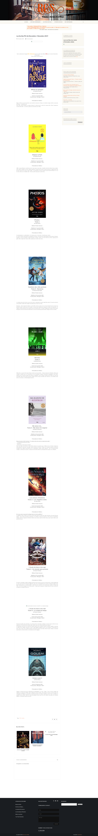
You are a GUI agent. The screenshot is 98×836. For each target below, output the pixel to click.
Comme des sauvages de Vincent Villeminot (37, 745)
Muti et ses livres (19, 814)
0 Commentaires (29, 38)
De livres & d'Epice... (19, 806)
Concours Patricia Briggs (68, 74)
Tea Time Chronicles (20, 816)
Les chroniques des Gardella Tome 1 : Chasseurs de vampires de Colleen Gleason (72, 85)
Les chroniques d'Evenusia (21, 811)
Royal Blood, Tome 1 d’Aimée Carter (23, 750)
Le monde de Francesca (20, 809)
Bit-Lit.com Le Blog (26, 834)
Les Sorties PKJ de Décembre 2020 (51, 735)
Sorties (23, 718)
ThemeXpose (79, 834)
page (77, 56)
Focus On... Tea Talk (67, 99)
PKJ (20, 718)
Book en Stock (18, 804)
